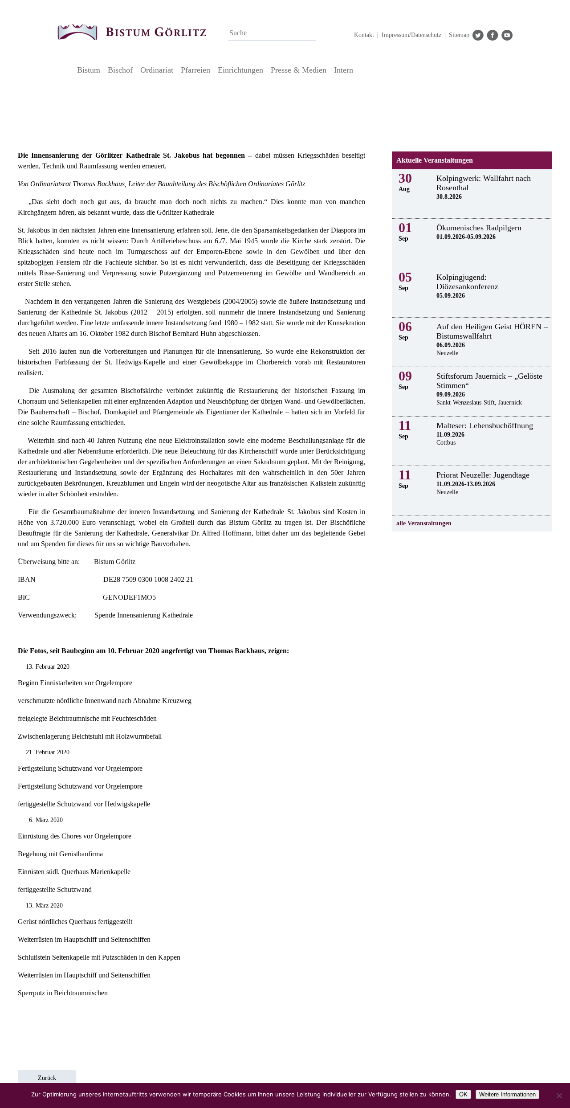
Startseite (64, 70)
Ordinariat (156, 69)
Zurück (47, 1078)
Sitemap (459, 35)
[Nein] (558, 1095)
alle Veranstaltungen (424, 523)
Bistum (88, 69)
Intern (343, 69)
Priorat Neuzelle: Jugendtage (482, 474)
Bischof (120, 69)
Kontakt (364, 35)
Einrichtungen (240, 69)
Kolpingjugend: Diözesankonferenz (467, 282)
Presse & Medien (298, 69)
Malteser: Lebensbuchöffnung (484, 425)
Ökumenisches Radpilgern (478, 227)
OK (463, 1094)
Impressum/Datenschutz (411, 35)
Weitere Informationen (507, 1094)
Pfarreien (195, 69)
